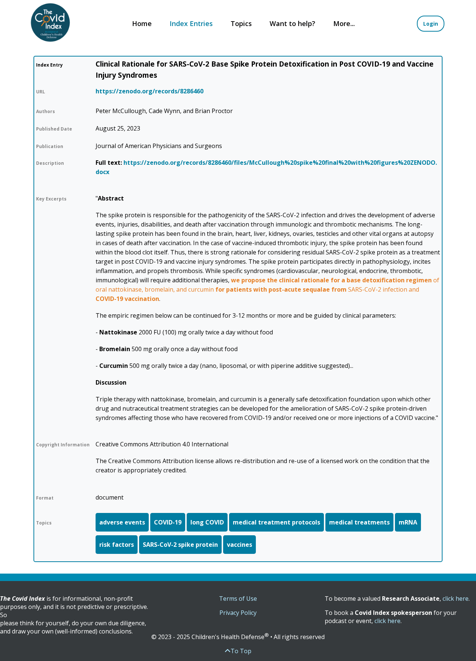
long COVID (207, 522)
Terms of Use (238, 598)
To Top (241, 651)
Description (50, 163)
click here (456, 598)
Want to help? (292, 23)
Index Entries (191, 23)
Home (142, 23)
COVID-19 (167, 522)
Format (45, 498)
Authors (45, 111)
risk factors (116, 544)
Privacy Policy (238, 613)
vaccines (239, 544)
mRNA (408, 522)
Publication (49, 146)
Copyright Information (63, 445)
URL (40, 92)
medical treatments (359, 522)
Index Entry (49, 65)
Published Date (54, 129)
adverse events (122, 522)
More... (344, 23)
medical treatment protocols (276, 522)
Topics (241, 23)
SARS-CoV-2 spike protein (180, 544)
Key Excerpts (51, 199)
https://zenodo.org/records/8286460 (149, 91)
